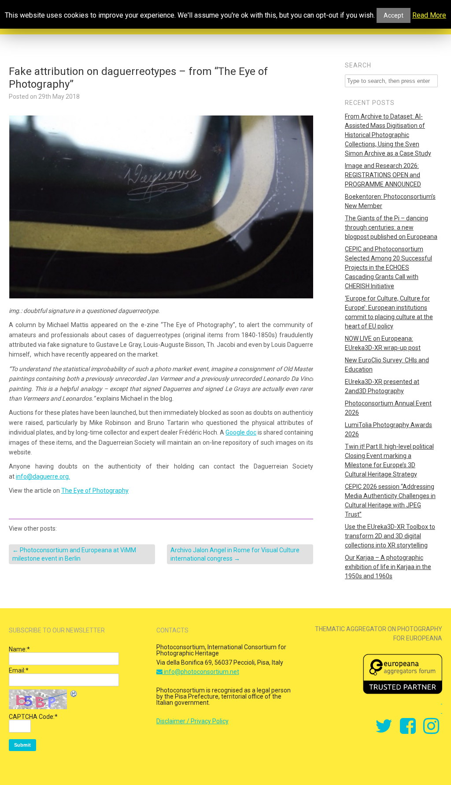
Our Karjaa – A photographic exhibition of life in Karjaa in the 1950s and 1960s (388, 567)
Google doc (241, 432)
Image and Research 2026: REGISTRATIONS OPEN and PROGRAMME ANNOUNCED (383, 175)
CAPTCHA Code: (33, 716)
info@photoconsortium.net (201, 671)
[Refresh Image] (74, 695)
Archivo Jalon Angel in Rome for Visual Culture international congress (234, 554)
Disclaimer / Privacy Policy (192, 721)
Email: (19, 670)
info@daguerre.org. (43, 476)
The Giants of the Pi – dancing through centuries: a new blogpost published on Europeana (391, 227)
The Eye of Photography (95, 490)
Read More (429, 15)
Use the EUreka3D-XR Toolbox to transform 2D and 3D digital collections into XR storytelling (390, 536)
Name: (19, 649)
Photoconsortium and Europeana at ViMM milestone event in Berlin (74, 554)
